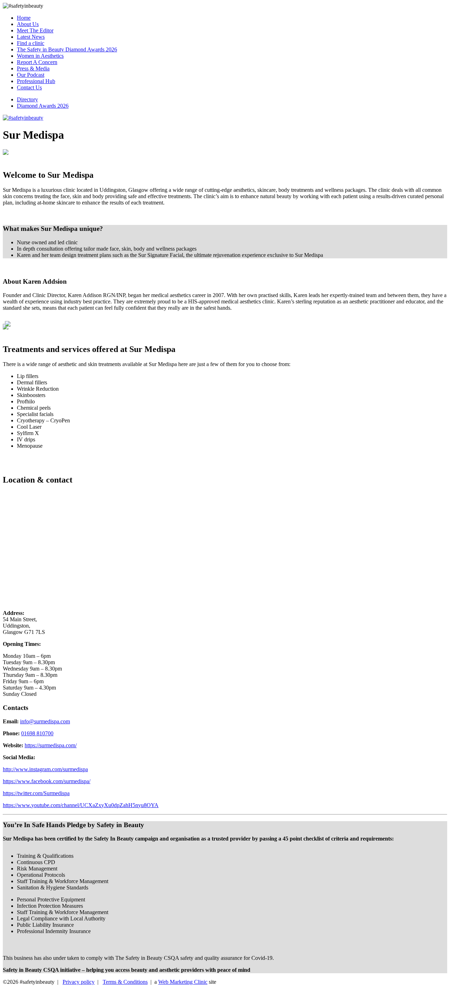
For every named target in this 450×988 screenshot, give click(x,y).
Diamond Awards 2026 (43, 106)
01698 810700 (37, 733)
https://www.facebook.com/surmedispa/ (46, 781)
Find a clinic (30, 43)
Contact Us (29, 87)
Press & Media (33, 68)
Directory (27, 99)
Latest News (31, 37)
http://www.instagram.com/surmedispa (45, 769)
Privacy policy (79, 982)
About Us (28, 24)
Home (24, 18)
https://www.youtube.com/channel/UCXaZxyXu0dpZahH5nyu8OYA (81, 805)
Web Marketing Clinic (182, 982)
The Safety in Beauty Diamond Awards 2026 (67, 49)
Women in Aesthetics (40, 56)
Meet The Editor (35, 30)
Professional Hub (36, 81)
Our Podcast (30, 75)
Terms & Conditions (125, 982)
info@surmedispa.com (45, 721)
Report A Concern (37, 62)
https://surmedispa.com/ (51, 745)
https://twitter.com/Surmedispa (36, 793)
